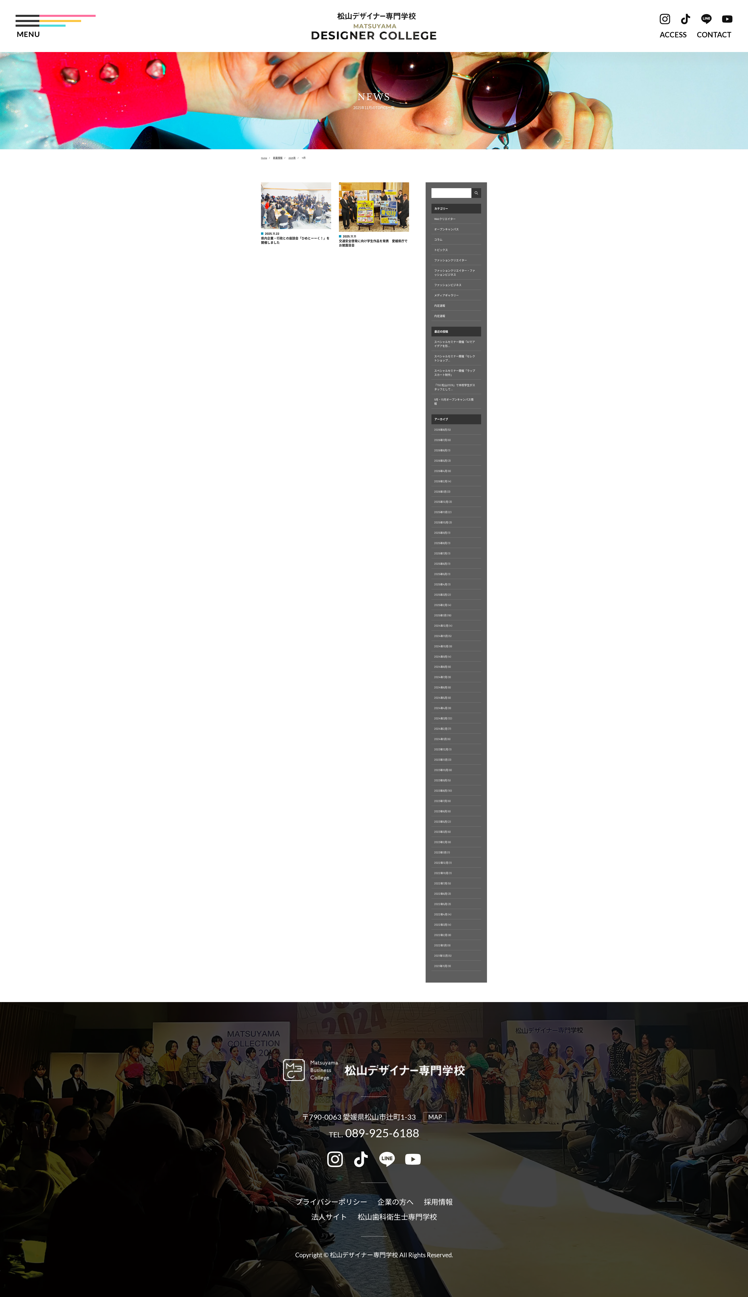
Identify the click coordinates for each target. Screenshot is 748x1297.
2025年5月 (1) (442, 574)
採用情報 (438, 1201)
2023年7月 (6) (442, 801)
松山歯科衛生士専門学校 (397, 1216)
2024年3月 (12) (443, 718)
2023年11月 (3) (442, 759)
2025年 (292, 157)
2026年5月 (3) (442, 460)
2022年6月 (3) (442, 893)
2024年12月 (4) (443, 625)
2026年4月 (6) (442, 471)
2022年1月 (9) (442, 945)
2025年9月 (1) (442, 532)
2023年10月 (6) (443, 770)
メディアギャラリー (446, 295)
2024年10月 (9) (443, 646)
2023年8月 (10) (443, 790)
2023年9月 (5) (442, 780)
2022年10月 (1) (443, 873)
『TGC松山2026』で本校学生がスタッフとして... (454, 387)
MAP (435, 1117)
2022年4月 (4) (442, 914)
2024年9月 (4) (442, 656)
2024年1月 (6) (442, 739)
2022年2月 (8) (442, 935)
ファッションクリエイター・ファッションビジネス (454, 272)
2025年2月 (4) (442, 605)
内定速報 (439, 305)
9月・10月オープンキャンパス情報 (454, 401)
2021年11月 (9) (442, 966)
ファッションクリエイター (450, 260)
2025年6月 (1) (442, 563)
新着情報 (277, 157)
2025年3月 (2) (442, 594)
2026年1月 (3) (442, 491)
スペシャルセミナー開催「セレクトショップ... (454, 358)
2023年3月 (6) (442, 831)
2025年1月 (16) (442, 615)
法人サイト (329, 1216)
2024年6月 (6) (442, 687)
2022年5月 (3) (442, 904)
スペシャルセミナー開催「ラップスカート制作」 (454, 372)
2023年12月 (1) (442, 749)
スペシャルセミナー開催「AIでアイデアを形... (454, 344)
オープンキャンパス (446, 229)
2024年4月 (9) (442, 708)
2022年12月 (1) (443, 862)
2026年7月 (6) (442, 440)
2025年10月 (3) (443, 522)
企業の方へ (396, 1201)
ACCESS (673, 34)
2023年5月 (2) (442, 821)
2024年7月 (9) (442, 677)
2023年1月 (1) (442, 852)
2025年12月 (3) (443, 501)
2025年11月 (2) (442, 512)
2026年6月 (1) (442, 450)
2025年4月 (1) (442, 584)
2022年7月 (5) (442, 883)
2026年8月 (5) (442, 429)
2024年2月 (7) (442, 728)
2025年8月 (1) (442, 543)
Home (264, 157)
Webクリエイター (445, 219)
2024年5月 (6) (442, 697)
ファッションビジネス (447, 285)
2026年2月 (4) (442, 481)
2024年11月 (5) (442, 636)
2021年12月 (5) (442, 955)
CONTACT (714, 34)
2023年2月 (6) (442, 842)
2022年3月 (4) (442, 924)
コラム (438, 239)
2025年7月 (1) (442, 553)
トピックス (441, 249)
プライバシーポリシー (331, 1201)
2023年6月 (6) (442, 811)
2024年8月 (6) (442, 666)
